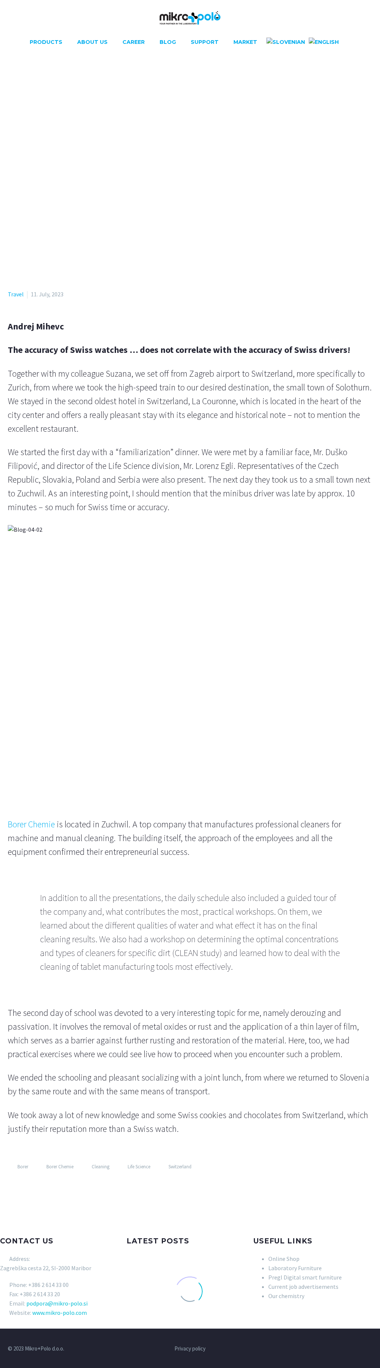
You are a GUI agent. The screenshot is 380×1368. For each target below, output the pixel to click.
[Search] (347, 42)
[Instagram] (351, 1349)
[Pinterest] (34, 1188)
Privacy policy (190, 1349)
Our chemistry (286, 1296)
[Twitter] (23, 1188)
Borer (22, 1166)
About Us (92, 42)
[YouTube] (360, 1349)
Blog (168, 42)
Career (133, 42)
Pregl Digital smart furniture (305, 1277)
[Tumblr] (45, 1188)
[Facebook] (13, 1188)
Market (245, 42)
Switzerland (179, 1166)
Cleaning (100, 1166)
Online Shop (283, 1258)
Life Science (139, 1166)
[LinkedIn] (56, 1188)
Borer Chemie (31, 824)
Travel (16, 294)
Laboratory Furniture (295, 1268)
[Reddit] (66, 1188)
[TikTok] (370, 1349)
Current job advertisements (303, 1286)
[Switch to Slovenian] (286, 42)
